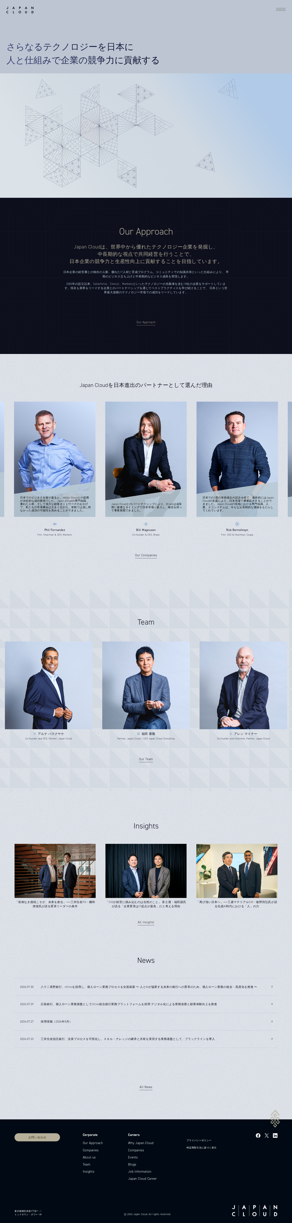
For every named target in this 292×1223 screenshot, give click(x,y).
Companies (91, 1150)
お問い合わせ (37, 1137)
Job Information (139, 1171)
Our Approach (93, 1143)
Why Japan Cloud (141, 1143)
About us (89, 1157)
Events (133, 1157)
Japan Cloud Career (142, 1179)
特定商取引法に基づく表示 (201, 1147)
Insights (88, 1171)
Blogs (132, 1164)
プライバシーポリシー (199, 1140)
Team (86, 1164)
